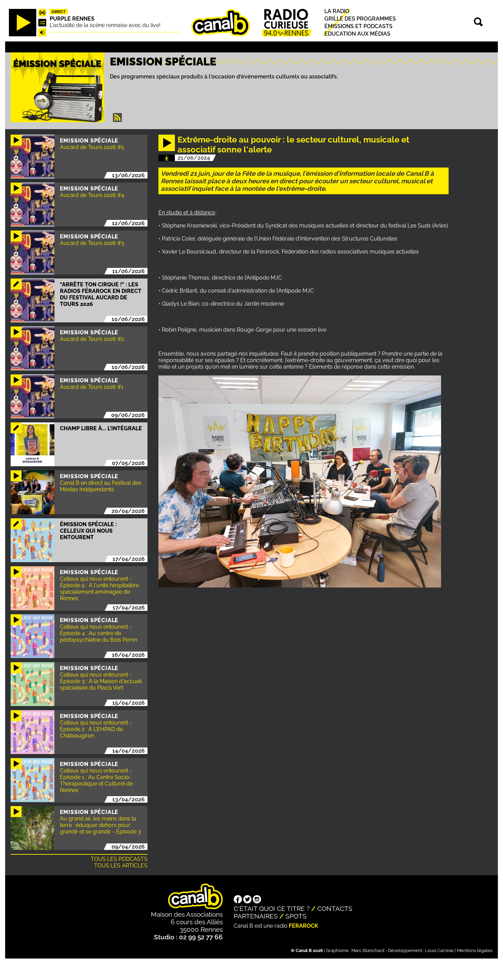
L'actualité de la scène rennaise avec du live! (105, 25)
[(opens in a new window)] (238, 900)
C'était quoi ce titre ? (272, 908)
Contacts (334, 908)
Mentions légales (474, 950)
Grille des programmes (360, 18)
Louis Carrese (439, 950)
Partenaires (256, 916)
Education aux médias (357, 34)
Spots (296, 916)
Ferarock (303, 926)
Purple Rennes (72, 18)
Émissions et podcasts (358, 26)
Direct (59, 12)
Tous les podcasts (119, 859)
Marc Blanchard (367, 950)
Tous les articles (120, 865)
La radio (336, 11)
